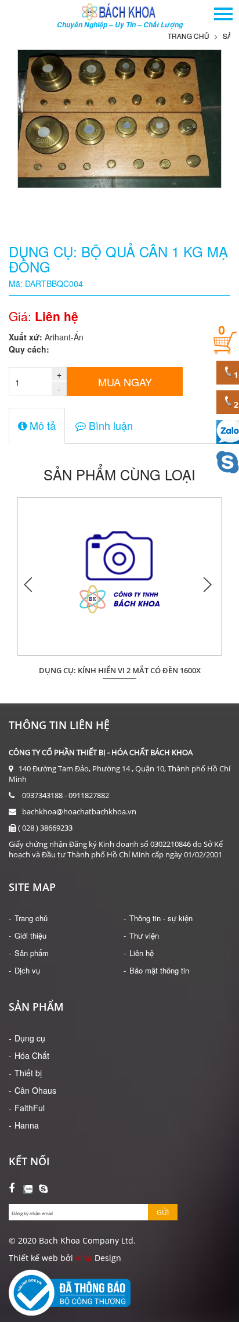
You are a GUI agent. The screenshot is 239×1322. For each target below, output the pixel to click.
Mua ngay (125, 381)
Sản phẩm (32, 952)
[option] (119, 584)
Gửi (163, 1212)
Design (106, 1257)
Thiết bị (28, 1073)
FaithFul (30, 1107)
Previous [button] (29, 584)
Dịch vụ (27, 970)
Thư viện (144, 935)
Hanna (27, 1125)
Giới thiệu (30, 935)
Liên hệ (141, 952)
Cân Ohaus (35, 1090)
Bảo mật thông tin (159, 970)
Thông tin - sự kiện (161, 918)
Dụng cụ (30, 1038)
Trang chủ (178, 36)
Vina (83, 1257)
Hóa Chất (32, 1055)
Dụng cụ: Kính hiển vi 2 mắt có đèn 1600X (120, 671)
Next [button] (207, 584)
